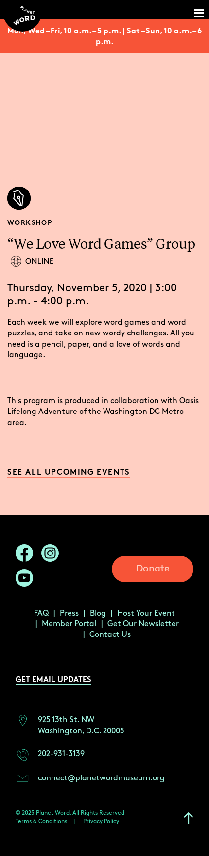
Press (69, 613)
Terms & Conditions (41, 821)
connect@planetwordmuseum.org (101, 778)
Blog (98, 613)
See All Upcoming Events (68, 472)
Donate (153, 568)
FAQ (41, 613)
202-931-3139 (61, 754)
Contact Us (110, 634)
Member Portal (69, 624)
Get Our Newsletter (143, 624)
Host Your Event (146, 613)
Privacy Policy (101, 821)
